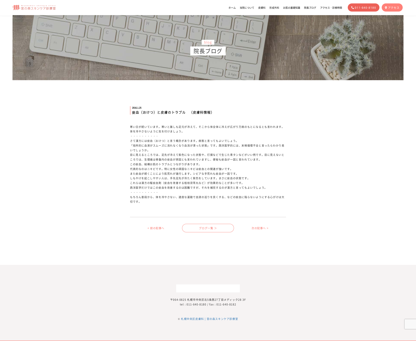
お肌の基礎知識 (291, 7)
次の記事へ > (260, 228)
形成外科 (274, 7)
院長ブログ (310, 7)
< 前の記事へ (156, 228)
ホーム (232, 7)
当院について (247, 7)
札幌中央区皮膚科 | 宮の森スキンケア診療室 (209, 319)
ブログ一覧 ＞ (208, 228)
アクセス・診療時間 (331, 7)
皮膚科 (262, 7)
